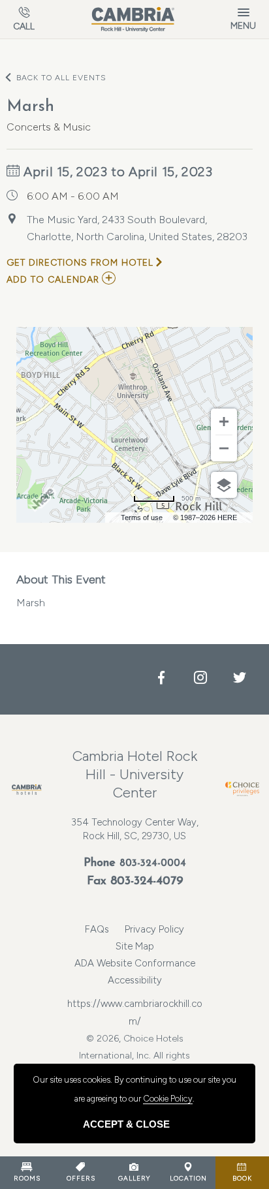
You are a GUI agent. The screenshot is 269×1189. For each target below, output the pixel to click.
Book (242, 1178)
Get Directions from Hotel (80, 262)
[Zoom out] (224, 448)
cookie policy (168, 1099)
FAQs (97, 929)
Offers (81, 1178)
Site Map (135, 946)
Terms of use (142, 517)
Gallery (134, 1178)
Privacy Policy (154, 929)
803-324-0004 (152, 864)
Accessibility (135, 980)
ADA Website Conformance (134, 963)
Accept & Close (126, 1124)
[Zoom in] (224, 422)
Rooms (27, 1178)
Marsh (61, 590)
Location (188, 1178)
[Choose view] (224, 485)
